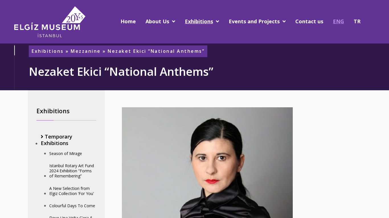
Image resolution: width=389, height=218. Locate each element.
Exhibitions (48, 51)
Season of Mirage (65, 153)
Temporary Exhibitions (56, 139)
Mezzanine (86, 51)
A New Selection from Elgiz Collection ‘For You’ (71, 191)
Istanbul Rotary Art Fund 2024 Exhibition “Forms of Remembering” (71, 171)
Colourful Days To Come (72, 205)
